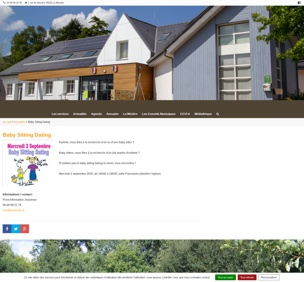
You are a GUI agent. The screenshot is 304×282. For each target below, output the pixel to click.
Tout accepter (225, 277)
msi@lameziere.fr (13, 210)
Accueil (7, 121)
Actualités (80, 113)
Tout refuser (247, 277)
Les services (60, 113)
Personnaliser (269, 277)
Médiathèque (203, 113)
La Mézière (130, 113)
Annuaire (112, 113)
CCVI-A (185, 113)
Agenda (96, 113)
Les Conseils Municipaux (159, 113)
